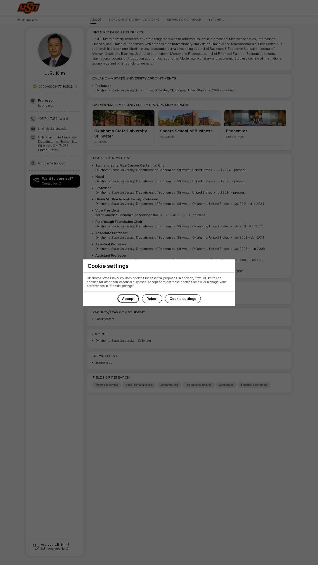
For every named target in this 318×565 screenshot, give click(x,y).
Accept (128, 298)
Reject (152, 298)
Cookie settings (183, 298)
